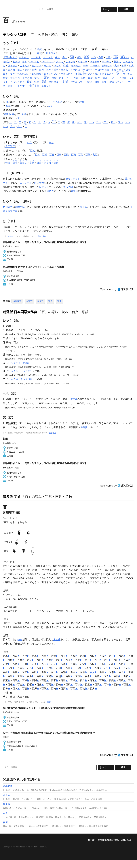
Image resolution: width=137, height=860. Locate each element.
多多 (24, 61)
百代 (80, 154)
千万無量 (121, 78)
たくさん (48, 57)
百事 (61, 78)
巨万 (41, 69)
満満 (111, 82)
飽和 (104, 82)
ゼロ (79, 122)
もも (51, 142)
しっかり (95, 65)
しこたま (36, 57)
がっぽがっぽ (101, 69)
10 (7, 102)
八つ (12, 126)
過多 (128, 69)
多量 (100, 57)
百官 (51, 154)
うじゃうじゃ (17, 82)
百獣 (66, 154)
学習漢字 (10, 146)
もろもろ (58, 102)
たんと (57, 65)
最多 (5, 73)
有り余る (46, 86)
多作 (12, 73)
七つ (5, 126)
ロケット (44, 187)
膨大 (34, 69)
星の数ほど (55, 82)
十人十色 (15, 78)
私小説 (83, 207)
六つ (127, 122)
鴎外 (39, 53)
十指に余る (67, 73)
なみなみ (76, 65)
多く (57, 57)
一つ (91, 122)
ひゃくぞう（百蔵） (19, 363)
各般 (83, 78)
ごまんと (24, 65)
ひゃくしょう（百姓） (20, 371)
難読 (7, 162)
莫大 (27, 69)
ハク (29, 142)
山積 (96, 82)
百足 (92, 672)
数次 (90, 78)
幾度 (97, 78)
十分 (85, 65)
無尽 (36, 82)
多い (64, 57)
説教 (81, 102)
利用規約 (91, 840)
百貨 (44, 154)
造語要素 (17, 301)
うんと (47, 65)
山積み (88, 82)
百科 (37, 154)
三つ (105, 122)
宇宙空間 (68, 187)
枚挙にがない (83, 73)
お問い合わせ (126, 840)
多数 (79, 57)
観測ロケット (73, 178)
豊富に (117, 61)
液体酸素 (39, 182)
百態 (54, 78)
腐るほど (12, 65)
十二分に (106, 61)
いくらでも (47, 61)
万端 (75, 78)
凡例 (44, 236)
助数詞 (73, 399)
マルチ (37, 78)
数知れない (23, 73)
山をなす (20, 86)
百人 (32, 150)
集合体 (56, 639)
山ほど (13, 57)
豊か (48, 69)
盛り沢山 (75, 69)
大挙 (116, 65)
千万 (112, 78)
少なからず (76, 82)
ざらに (59, 61)
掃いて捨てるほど (104, 73)
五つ (120, 122)
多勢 (124, 65)
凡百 (95, 154)
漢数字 (50, 191)
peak (19, 639)
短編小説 (20, 207)
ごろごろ (70, 61)
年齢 (8, 106)
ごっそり (121, 82)
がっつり (107, 65)
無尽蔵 (64, 69)
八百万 (29, 301)
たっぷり (94, 61)
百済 (59, 301)
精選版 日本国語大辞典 (20, 312)
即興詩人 (51, 53)
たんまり (24, 57)
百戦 (73, 154)
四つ (113, 122)
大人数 (11, 69)
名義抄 (83, 427)
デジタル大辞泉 (15, 34)
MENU (5, 2)
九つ (19, 126)
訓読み (74, 191)
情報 (39, 236)
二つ (98, 122)
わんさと (36, 65)
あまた (16, 61)
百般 (87, 154)
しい (124, 57)
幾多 (121, 69)
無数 (93, 57)
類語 (6, 57)
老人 (50, 106)
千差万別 (27, 78)
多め (113, 69)
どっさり (82, 61)
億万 (104, 78)
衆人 (19, 69)
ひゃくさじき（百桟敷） (21, 379)
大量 (108, 57)
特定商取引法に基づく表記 (108, 840)
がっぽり (87, 69)
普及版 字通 (12, 496)
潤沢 (56, 69)
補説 (6, 114)
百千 (68, 78)
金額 (23, 114)
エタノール (26, 182)
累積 (10, 86)
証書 (11, 114)
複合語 (40, 49)
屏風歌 (40, 301)
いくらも (34, 61)
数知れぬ (36, 73)
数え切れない (51, 73)
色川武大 (8, 207)
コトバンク (16, 9)
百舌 (50, 301)
